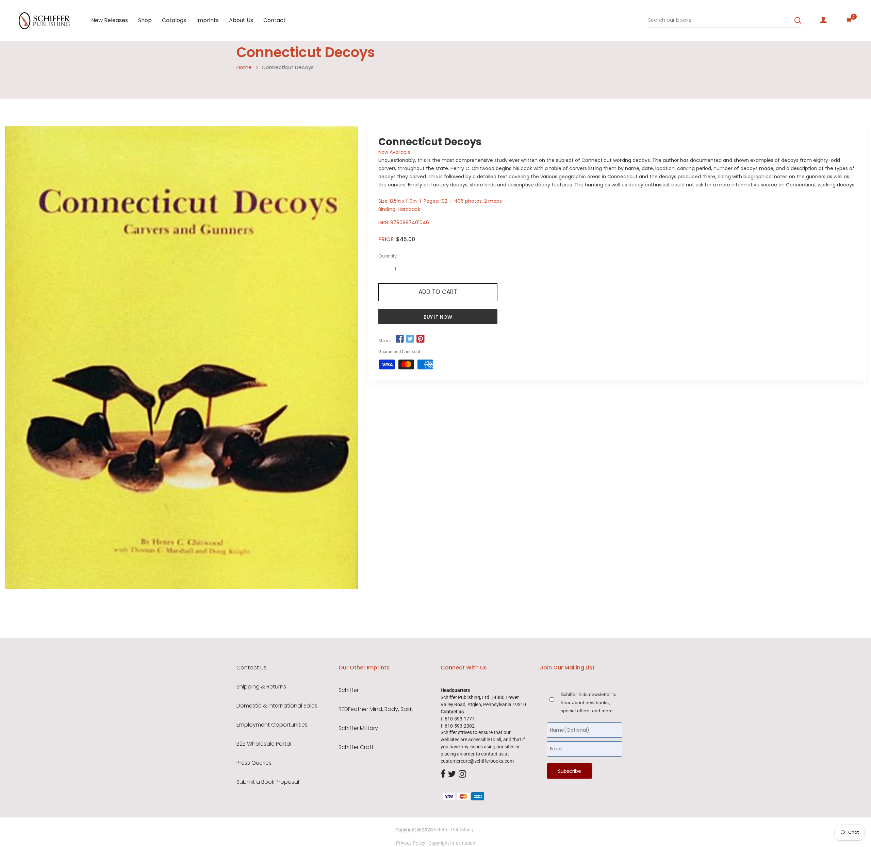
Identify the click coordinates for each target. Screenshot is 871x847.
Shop (145, 20)
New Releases (109, 20)
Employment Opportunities (272, 725)
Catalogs (174, 20)
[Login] (823, 20)
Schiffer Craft (356, 747)
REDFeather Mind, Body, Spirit (376, 709)
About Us (241, 20)
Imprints (207, 20)
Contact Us (251, 667)
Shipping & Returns (261, 687)
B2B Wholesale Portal (263, 744)
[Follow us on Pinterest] (420, 339)
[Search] (797, 20)
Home (244, 67)
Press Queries (254, 763)
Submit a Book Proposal (267, 782)
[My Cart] (848, 20)
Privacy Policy (410, 843)
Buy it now (438, 317)
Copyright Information (451, 843)
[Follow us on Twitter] (410, 339)
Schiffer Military (358, 728)
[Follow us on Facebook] (399, 339)
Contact (274, 20)
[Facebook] (443, 774)
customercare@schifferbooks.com (477, 761)
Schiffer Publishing (453, 829)
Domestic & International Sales (276, 706)
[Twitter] (452, 774)
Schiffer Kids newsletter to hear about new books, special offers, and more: (589, 702)
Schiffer (349, 690)
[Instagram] (462, 774)
